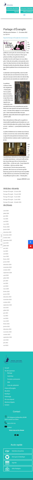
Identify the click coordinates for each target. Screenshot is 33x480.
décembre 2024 (7, 264)
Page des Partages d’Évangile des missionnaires (15, 38)
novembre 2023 (7, 299)
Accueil (7, 368)
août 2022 (6, 340)
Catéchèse (10, 376)
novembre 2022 (7, 332)
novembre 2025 (7, 235)
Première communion (13, 379)
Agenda (16, 11)
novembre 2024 (7, 267)
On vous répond (9, 399)
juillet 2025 (6, 245)
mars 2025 (6, 256)
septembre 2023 (7, 305)
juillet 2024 (6, 278)
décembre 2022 (7, 329)
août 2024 (6, 275)
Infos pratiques (28, 12)
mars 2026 (6, 224)
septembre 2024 (7, 272)
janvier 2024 (6, 294)
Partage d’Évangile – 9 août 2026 (11, 197)
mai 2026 (5, 218)
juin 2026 (5, 216)
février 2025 (6, 259)
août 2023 (6, 307)
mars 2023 (6, 321)
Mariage (9, 373)
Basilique (7, 394)
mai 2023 (5, 315)
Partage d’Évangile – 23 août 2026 (12, 191)
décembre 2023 (7, 297)
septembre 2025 (7, 240)
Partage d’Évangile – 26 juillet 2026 (12, 202)
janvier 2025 (6, 262)
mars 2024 (6, 289)
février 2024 (6, 291)
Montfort (7, 391)
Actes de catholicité (13, 385)
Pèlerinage (8, 396)
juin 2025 (5, 248)
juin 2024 (5, 280)
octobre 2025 (6, 237)
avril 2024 (5, 286)
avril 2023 (5, 318)
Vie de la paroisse (10, 371)
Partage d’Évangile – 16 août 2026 (12, 194)
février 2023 (6, 324)
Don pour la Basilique (27, 8)
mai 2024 (5, 283)
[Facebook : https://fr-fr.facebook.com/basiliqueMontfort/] (15, 435)
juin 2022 (5, 342)
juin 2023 (5, 313)
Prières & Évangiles (10, 388)
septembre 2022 (7, 337)
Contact (7, 405)
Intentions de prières (12, 8)
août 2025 (6, 243)
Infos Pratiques (16, 468)
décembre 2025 (7, 232)
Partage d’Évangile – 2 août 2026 (11, 199)
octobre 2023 (6, 302)
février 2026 (6, 227)
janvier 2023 (6, 326)
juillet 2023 (6, 310)
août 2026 (6, 210)
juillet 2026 (6, 213)
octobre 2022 (6, 334)
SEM (8, 382)
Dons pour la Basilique (18, 457)
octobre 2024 (6, 270)
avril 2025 (5, 254)
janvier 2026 (6, 229)
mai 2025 (5, 251)
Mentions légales (10, 402)
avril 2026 (5, 221)
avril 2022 (5, 345)
